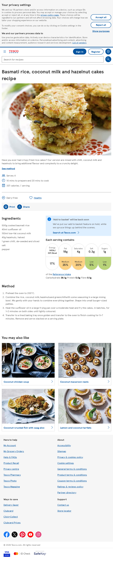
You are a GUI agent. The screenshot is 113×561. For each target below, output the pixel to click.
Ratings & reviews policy (70, 486)
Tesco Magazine (12, 486)
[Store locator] (108, 51)
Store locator (64, 510)
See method (8, 168)
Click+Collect (11, 516)
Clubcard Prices (12, 522)
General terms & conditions (72, 469)
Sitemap (61, 451)
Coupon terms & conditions (72, 480)
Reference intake (62, 274)
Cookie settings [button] (65, 463)
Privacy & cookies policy (70, 457)
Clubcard (8, 510)
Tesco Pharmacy (12, 474)
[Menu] (5, 51)
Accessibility (64, 445)
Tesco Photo (10, 480)
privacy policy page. (50, 14)
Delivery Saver (11, 505)
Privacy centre (11, 469)
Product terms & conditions (72, 474)
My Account (10, 445)
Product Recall (11, 463)
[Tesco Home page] (14, 51)
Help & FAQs (10, 457)
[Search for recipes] (108, 59)
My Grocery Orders (14, 451)
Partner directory (66, 492)
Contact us (63, 505)
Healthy (38, 197)
